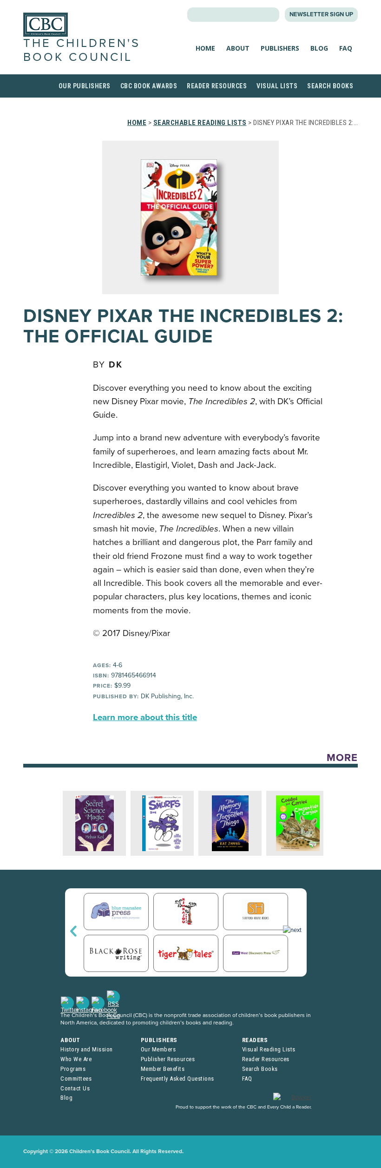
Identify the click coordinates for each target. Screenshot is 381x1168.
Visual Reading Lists (269, 1049)
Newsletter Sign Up (321, 14)
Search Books (330, 86)
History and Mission (86, 1049)
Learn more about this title (145, 717)
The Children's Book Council (81, 50)
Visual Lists (276, 86)
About (238, 48)
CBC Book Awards (148, 86)
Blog (319, 48)
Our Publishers (85, 86)
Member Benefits (163, 1068)
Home (205, 48)
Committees (76, 1078)
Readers (255, 1040)
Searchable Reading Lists (200, 122)
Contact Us (75, 1088)
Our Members (158, 1049)
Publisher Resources (168, 1059)
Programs (72, 1068)
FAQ (345, 48)
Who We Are (76, 1059)
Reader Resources (217, 86)
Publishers (280, 48)
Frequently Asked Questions (177, 1078)
